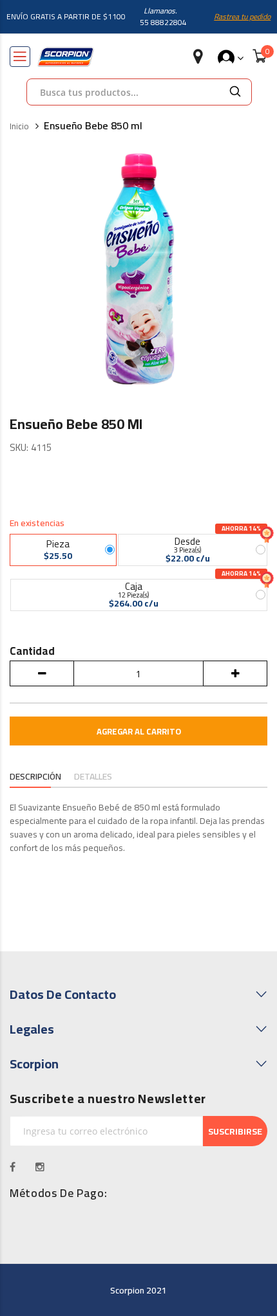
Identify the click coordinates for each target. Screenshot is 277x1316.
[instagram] (40, 1166)
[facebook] (13, 1166)
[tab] (35, 778)
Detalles (93, 777)
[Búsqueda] (235, 92)
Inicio (19, 126)
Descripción (35, 777)
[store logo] (66, 57)
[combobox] (123, 92)
